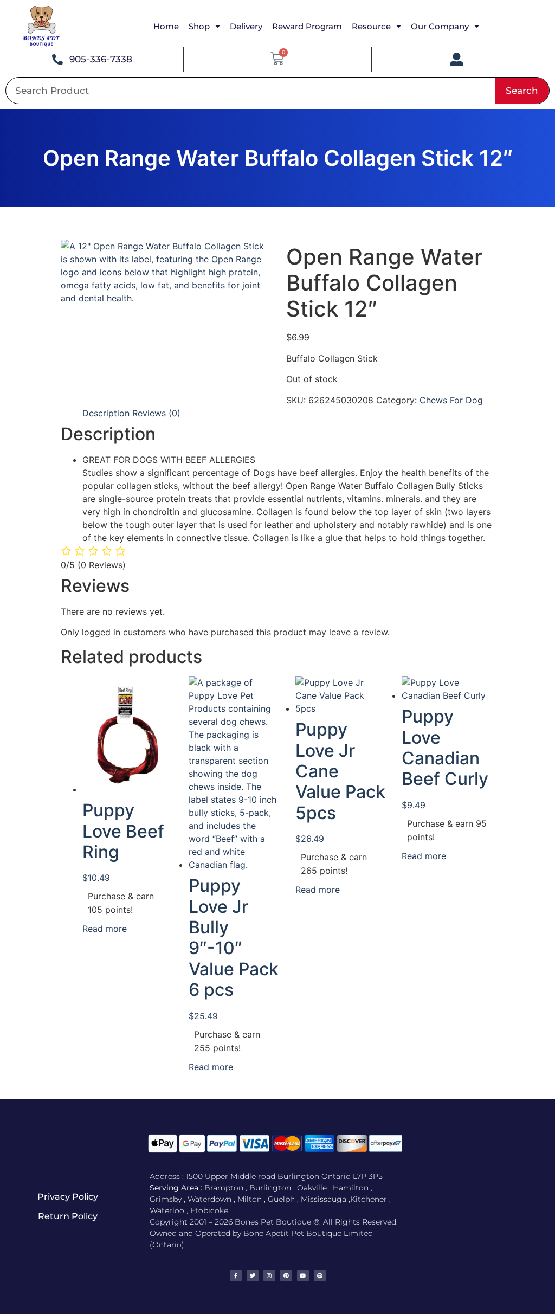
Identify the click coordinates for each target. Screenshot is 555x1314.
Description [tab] (106, 413)
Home (166, 26)
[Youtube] (303, 1275)
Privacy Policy (67, 1196)
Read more (104, 928)
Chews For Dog (451, 400)
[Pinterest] (286, 1275)
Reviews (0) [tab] (156, 413)
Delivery (246, 26)
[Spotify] (320, 1275)
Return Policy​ (68, 1216)
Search (522, 90)
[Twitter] (253, 1275)
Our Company (440, 26)
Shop (199, 26)
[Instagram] (269, 1275)
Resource (371, 26)
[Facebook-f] (236, 1275)
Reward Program (307, 26)
